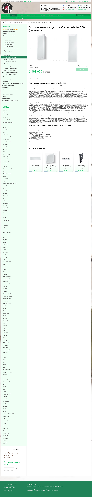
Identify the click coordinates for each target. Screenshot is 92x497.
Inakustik (5, 244)
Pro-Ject (5, 357)
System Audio (6, 416)
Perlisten (5, 347)
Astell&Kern (6, 129)
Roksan (5, 374)
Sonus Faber (6, 401)
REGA (5, 364)
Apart (4, 124)
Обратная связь (70, 9)
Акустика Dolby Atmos (9, 53)
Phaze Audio (6, 350)
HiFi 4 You (5, 15)
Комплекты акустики (9, 38)
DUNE (5, 186)
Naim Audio (6, 310)
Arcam (5, 127)
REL (4, 367)
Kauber (5, 254)
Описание (32, 78)
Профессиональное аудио (10, 68)
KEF (4, 249)
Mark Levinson (6, 276)
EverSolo (5, 210)
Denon (5, 190)
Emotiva (5, 208)
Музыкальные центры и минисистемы (13, 83)
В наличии (5, 33)
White (31, 67)
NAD (4, 306)
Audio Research (7, 139)
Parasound (6, 345)
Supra (4, 411)
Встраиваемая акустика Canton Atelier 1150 (66, 167)
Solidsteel (5, 396)
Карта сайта (37, 484)
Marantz (5, 274)
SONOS (5, 386)
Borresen (5, 159)
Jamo (5, 247)
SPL (4, 389)
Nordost (5, 318)
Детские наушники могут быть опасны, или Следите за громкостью (14, 469)
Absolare (5, 115)
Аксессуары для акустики (10, 66)
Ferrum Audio (6, 222)
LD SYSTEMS (7, 262)
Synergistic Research (8, 413)
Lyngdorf (5, 266)
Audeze (5, 134)
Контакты (51, 15)
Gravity (5, 235)
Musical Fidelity (7, 303)
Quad (4, 362)
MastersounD (6, 281)
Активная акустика (8, 46)
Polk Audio (6, 352)
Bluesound (5, 156)
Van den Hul (6, 433)
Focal (4, 227)
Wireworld (5, 438)
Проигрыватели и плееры (10, 74)
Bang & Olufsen (7, 154)
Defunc (5, 188)
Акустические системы (9, 35)
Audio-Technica (7, 142)
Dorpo (4, 198)
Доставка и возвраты (32, 15)
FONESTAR (6, 220)
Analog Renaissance (8, 122)
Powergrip (5, 355)
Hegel (5, 239)
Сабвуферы (7, 55)
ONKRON (5, 320)
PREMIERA (6, 333)
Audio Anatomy (7, 137)
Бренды (6, 107)
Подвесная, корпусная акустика (12, 48)
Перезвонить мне (82, 9)
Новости (21, 15)
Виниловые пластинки (9, 31)
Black (36, 67)
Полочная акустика (9, 42)
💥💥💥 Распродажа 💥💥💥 (10, 29)
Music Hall (6, 301)
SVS (4, 391)
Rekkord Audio (6, 369)
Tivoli (4, 426)
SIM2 (4, 384)
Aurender (5, 149)
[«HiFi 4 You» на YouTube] (63, 10)
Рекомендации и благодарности (26, 18)
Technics (5, 421)
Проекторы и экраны (8, 85)
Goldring (5, 230)
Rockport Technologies (8, 372)
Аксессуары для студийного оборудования (10, 101)
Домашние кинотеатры (9, 70)
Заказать (82, 69)
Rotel (4, 377)
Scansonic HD (7, 394)
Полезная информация (9, 18)
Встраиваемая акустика (10, 57)
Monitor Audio (7, 293)
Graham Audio (7, 232)
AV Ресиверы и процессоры (10, 72)
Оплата (43, 15)
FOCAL (5, 217)
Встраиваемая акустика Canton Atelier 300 (50, 167)
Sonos (5, 399)
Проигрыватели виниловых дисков (12, 76)
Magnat (5, 269)
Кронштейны (6, 98)
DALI (4, 181)
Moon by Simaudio (8, 296)
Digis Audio (6, 195)
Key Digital (6, 257)
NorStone (5, 315)
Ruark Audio (6, 381)
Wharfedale (6, 435)
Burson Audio (6, 161)
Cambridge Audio (7, 168)
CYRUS (5, 166)
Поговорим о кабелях (9, 467)
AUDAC (5, 110)
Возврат (50, 486)
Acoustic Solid (6, 119)
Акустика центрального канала (11, 50)
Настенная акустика (9, 44)
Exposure (5, 213)
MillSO (5, 288)
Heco (4, 237)
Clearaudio (6, 178)
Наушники (5, 87)
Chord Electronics (7, 173)
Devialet (5, 193)
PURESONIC (6, 342)
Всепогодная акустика (9, 59)
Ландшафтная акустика (10, 61)
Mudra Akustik (7, 298)
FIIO (4, 215)
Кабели (5, 92)
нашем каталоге (27, 1)
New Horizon (6, 313)
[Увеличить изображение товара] (41, 171)
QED (4, 359)
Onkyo (5, 323)
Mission (5, 291)
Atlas (4, 132)
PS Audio (5, 340)
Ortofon (5, 330)
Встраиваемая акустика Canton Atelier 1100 (81, 167)
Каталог (14, 15)
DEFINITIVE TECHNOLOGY (10, 183)
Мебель (5, 96)
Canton (5, 171)
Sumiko (5, 408)
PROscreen (6, 337)
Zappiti (5, 443)
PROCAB (5, 335)
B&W (4, 151)
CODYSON (6, 164)
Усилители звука (7, 79)
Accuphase (6, 117)
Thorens (5, 423)
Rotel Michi (6, 379)
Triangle (5, 430)
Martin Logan (6, 279)
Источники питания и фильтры (11, 89)
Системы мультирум (8, 94)
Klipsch (5, 259)
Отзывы (59, 15)
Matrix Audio (6, 284)
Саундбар (6, 63)
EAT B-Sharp (6, 203)
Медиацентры (6, 81)
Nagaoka (5, 308)
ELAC (5, 205)
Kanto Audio (6, 252)
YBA (4, 440)
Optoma (5, 325)
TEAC (4, 418)
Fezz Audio (6, 225)
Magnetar (5, 271)
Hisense (5, 242)
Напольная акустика (9, 40)
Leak (4, 264)
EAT (4, 200)
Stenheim (5, 406)
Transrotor (6, 428)
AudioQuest (6, 144)
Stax (4, 404)
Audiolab (5, 146)
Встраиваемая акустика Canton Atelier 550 (35, 167)
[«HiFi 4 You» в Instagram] (63, 7)
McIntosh (5, 286)
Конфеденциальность (58, 486)
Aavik (5, 112)
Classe (5, 176)
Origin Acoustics (7, 328)
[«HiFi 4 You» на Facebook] (63, 5)
